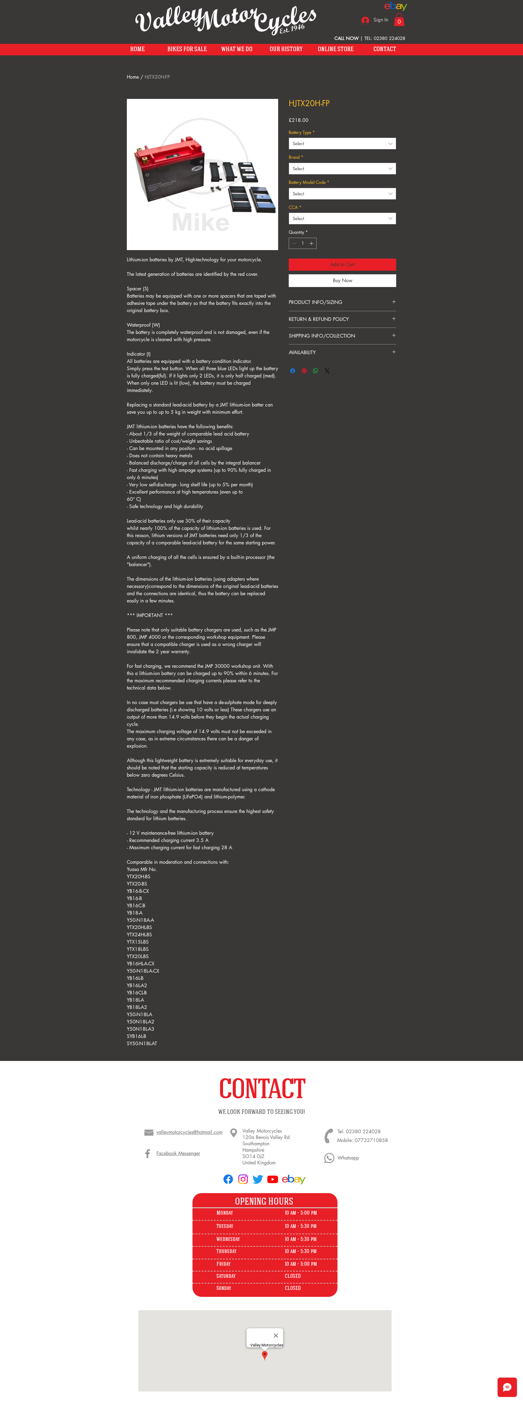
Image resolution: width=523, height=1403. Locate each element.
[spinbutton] (302, 243)
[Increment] (312, 243)
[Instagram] (243, 1179)
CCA (295, 207)
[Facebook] (147, 1154)
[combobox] (342, 143)
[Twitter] (258, 1179)
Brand (296, 157)
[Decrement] (293, 243)
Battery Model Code (309, 182)
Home (133, 77)
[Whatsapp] (329, 1158)
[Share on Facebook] (292, 370)
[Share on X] (327, 370)
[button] (399, 19)
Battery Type (302, 132)
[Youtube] (272, 1179)
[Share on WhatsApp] (315, 370)
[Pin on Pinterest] (304, 370)
